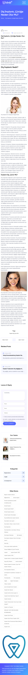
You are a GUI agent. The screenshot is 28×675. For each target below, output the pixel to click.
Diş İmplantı (19, 535)
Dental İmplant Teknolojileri (10, 514)
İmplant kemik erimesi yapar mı (11, 592)
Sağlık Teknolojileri (14, 580)
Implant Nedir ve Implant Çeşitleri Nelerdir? (13, 558)
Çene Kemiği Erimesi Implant (10, 586)
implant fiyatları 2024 (8, 555)
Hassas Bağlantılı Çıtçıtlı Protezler (11, 549)
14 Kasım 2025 (7, 353)
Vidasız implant (7, 583)
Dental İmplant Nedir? (9, 508)
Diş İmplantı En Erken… (15, 455)
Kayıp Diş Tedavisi (8, 561)
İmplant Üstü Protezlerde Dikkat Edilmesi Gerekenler (13, 622)
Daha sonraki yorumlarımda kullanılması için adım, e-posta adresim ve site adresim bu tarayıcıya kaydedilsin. (14, 419)
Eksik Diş (6, 543)
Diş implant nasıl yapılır (9, 520)
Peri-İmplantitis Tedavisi (9, 569)
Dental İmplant (7, 505)
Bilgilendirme (14, 472)
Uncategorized (14, 480)
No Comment (7, 32)
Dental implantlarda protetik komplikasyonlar (10, 501)
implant (5, 552)
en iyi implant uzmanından (15, 57)
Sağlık (14, 476)
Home (2, 18)
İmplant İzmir (7, 626)
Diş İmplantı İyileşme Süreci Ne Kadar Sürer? (12, 539)
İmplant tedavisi (7, 598)
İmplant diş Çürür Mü (17, 32)
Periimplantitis (7, 577)
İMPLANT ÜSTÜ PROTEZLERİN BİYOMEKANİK (11, 611)
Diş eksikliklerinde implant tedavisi (11, 517)
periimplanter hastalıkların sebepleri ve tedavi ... (12, 573)
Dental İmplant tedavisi (9, 511)
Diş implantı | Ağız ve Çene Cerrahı (12, 523)
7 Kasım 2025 (7, 366)
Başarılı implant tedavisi (9, 494)
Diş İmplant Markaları (9, 535)
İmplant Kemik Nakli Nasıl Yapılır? (11, 595)
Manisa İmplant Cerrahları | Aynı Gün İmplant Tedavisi (12, 565)
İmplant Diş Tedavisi (8, 589)
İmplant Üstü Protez (8, 615)
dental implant (16, 497)
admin (5, 30)
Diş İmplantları (7, 526)
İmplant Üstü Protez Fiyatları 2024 (11, 618)
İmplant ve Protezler (8, 607)
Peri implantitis (17, 577)
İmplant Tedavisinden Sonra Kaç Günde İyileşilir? (12, 603)
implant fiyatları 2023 (15, 552)
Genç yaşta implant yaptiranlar (11, 546)
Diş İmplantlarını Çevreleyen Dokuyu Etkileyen (12, 531)
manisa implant (19, 561)
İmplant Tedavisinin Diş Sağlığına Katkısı (14, 368)
